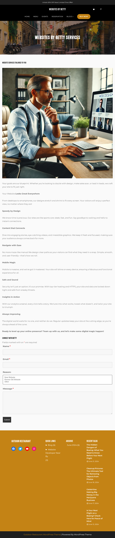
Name (7, 346)
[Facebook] (13, 449)
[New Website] (57, 377)
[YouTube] (27, 449)
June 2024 (72, 445)
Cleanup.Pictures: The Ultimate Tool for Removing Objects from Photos (95, 473)
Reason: (7, 372)
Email (6, 359)
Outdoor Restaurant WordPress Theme (42, 534)
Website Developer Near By (52, 452)
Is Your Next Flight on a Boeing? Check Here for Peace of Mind (95, 515)
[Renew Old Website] (57, 380)
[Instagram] (34, 449)
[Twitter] (20, 449)
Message (8, 389)
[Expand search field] (100, 9)
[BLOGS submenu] (73, 16)
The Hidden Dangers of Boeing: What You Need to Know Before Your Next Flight (95, 451)
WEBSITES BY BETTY (57, 9)
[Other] (57, 382)
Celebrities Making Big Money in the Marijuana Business (93, 494)
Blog (50, 445)
